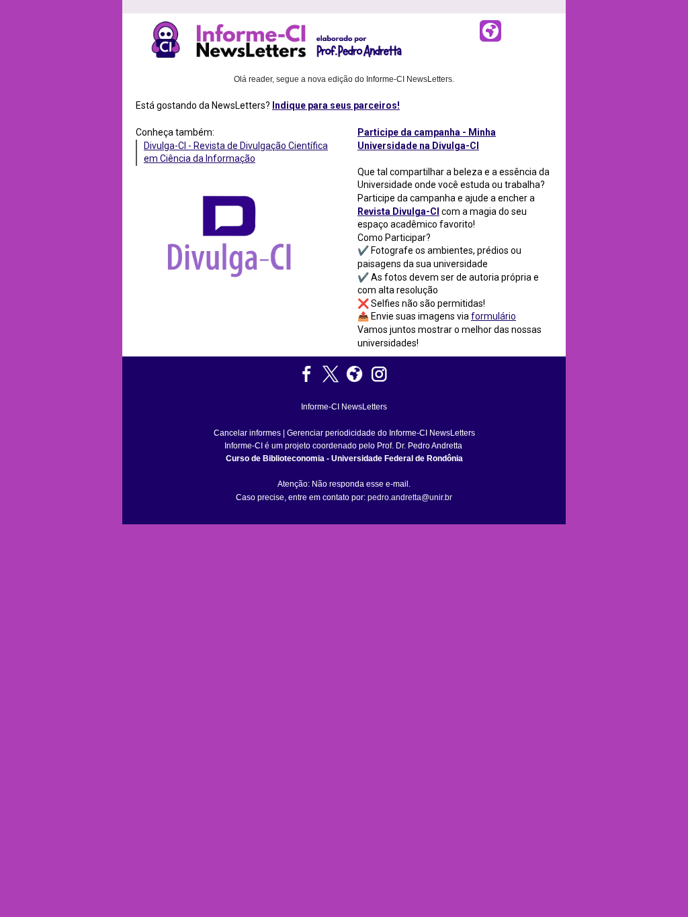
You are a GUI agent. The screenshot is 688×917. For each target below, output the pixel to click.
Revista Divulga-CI (398, 211)
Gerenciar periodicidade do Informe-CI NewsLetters (381, 433)
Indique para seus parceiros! (336, 105)
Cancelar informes (247, 433)
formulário (493, 316)
